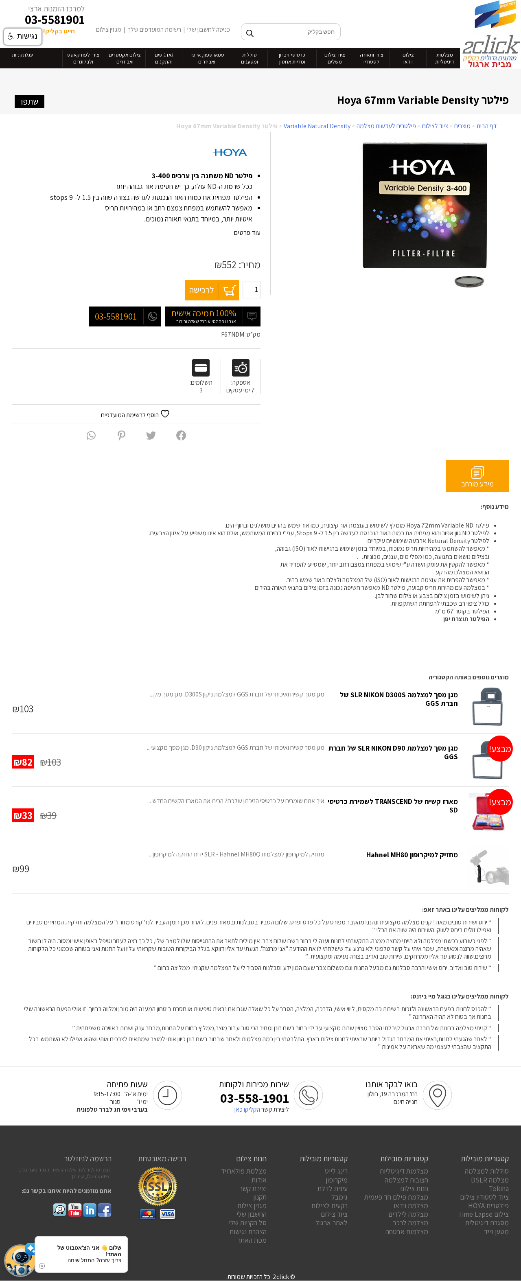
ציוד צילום (334, 1214)
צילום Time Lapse (483, 1214)
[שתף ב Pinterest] (121, 435)
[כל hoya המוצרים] (229, 153)
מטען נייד (496, 1231)
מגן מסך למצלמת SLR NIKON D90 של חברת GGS (393, 752)
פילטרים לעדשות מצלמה (386, 126)
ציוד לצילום (435, 126)
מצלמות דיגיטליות (404, 1171)
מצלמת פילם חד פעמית (396, 1197)
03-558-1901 (254, 1097)
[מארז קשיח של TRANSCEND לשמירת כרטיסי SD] (488, 813)
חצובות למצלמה (406, 1180)
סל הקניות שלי (248, 1222)
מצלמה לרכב (410, 1222)
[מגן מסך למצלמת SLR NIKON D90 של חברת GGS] (488, 760)
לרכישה (201, 290)
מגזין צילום (108, 29)
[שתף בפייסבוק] (181, 435)
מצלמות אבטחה (406, 1231)
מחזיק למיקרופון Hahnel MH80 (412, 854)
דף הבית (487, 126)
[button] (20, 1260)
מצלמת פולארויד (244, 1171)
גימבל (339, 1197)
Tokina (499, 1188)
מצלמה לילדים (408, 1214)
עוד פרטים (246, 232)
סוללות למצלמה (487, 1171)
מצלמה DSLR (490, 1180)
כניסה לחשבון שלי (208, 29)
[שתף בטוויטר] (151, 435)
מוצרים (462, 126)
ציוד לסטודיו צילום (484, 1197)
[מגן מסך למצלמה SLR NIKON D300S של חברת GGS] (488, 706)
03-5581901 (55, 19)
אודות (259, 1180)
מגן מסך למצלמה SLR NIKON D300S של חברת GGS (399, 699)
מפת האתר (252, 1240)
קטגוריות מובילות (485, 1158)
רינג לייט (336, 1171)
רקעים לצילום (329, 1205)
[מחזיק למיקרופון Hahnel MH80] (488, 866)
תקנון (260, 1197)
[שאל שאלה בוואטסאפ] (91, 435)
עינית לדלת (332, 1188)
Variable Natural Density (317, 126)
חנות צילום (414, 1188)
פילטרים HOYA (488, 1205)
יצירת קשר (253, 1188)
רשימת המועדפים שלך (154, 29)
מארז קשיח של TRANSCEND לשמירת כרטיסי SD (393, 806)
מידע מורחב (478, 483)
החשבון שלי (251, 1214)
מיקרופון (337, 1180)
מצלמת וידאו (411, 1205)
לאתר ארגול (331, 1222)
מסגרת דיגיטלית (487, 1222)
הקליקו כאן (247, 1109)
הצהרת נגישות (248, 1231)
